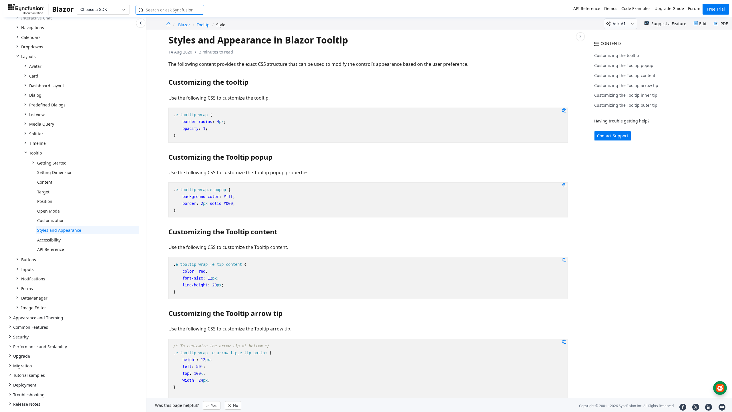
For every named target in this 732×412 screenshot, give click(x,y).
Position (44, 201)
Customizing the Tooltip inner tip (625, 95)
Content (44, 182)
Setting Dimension (55, 172)
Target (43, 192)
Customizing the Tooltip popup (623, 65)
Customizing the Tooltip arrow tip (626, 85)
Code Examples (636, 8)
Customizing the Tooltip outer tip (625, 105)
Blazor (184, 24)
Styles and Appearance (59, 230)
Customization (51, 220)
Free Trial (716, 9)
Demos (610, 8)
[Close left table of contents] (141, 23)
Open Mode (48, 211)
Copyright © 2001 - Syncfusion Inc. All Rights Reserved (626, 405)
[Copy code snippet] (564, 110)
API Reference (586, 8)
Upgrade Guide (669, 8)
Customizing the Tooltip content (624, 75)
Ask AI (618, 23)
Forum (694, 8)
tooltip (203, 24)
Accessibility (49, 240)
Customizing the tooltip (616, 55)
